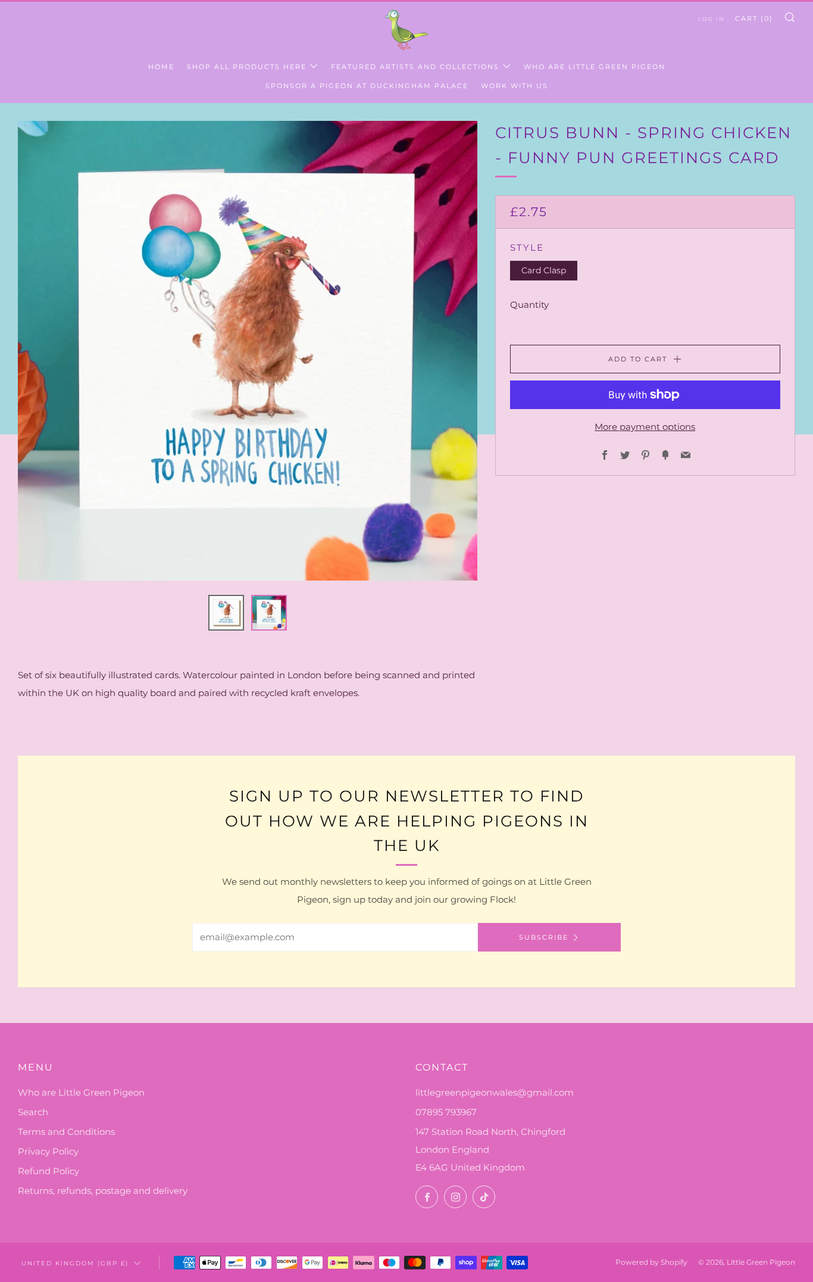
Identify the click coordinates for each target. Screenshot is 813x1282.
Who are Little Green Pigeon (594, 67)
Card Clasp (543, 270)
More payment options (645, 426)
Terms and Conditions (66, 1131)
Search (33, 1112)
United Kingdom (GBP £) (75, 1263)
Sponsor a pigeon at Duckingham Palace (366, 86)
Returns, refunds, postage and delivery (102, 1190)
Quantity (529, 304)
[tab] (226, 613)
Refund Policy (48, 1171)
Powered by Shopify (651, 1262)
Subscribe (543, 937)
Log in (711, 18)
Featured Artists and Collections (415, 67)
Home (161, 67)
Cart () (754, 18)
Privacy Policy (48, 1151)
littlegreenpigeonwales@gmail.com (494, 1092)
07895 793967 (446, 1112)
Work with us (514, 86)
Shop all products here (247, 67)
